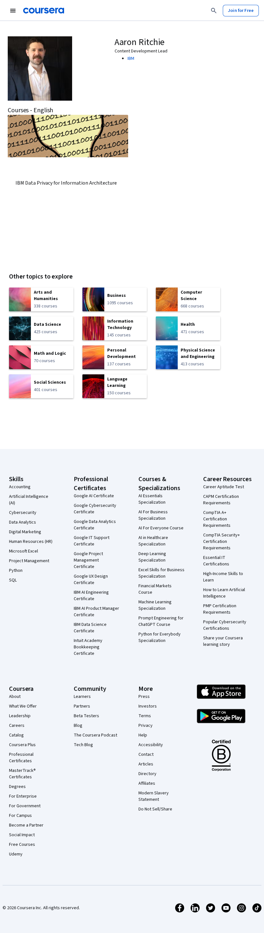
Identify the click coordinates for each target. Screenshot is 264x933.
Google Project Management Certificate (88, 560)
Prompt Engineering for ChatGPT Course (161, 621)
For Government (25, 806)
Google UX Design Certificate (91, 579)
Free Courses (22, 844)
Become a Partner (26, 825)
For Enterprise (23, 796)
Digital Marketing (25, 532)
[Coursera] (43, 10)
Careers (16, 725)
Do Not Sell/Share (155, 809)
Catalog (16, 735)
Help (142, 735)
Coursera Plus (22, 745)
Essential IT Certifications (216, 560)
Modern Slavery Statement (153, 796)
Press (144, 696)
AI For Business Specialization (153, 515)
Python (16, 570)
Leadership (20, 716)
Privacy (145, 725)
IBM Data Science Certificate (90, 627)
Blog (78, 725)
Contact (146, 754)
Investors (147, 706)
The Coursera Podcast (95, 735)
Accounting (20, 487)
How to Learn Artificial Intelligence (224, 593)
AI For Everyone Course (161, 528)
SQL (13, 580)
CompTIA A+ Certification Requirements (217, 519)
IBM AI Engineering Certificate (91, 595)
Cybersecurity (22, 512)
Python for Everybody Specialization (159, 637)
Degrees (17, 786)
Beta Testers (86, 716)
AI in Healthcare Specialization (153, 541)
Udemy (16, 854)
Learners (82, 696)
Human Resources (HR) (30, 541)
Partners (82, 706)
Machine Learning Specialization (155, 605)
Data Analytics (22, 522)
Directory (147, 774)
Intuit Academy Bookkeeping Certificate (88, 647)
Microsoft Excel (23, 551)
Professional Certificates (21, 757)
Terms (144, 716)
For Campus (20, 815)
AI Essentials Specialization (151, 499)
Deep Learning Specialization (152, 557)
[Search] (214, 10)
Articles (145, 764)
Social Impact (22, 835)
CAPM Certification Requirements (221, 499)
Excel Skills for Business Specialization (161, 573)
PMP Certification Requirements (219, 609)
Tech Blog (83, 745)
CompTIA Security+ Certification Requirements (221, 541)
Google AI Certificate (94, 496)
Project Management (29, 561)
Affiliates (146, 783)
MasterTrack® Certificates (22, 773)
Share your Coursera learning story (223, 641)
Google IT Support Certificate (91, 541)
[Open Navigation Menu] (13, 10)
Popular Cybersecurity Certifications (224, 625)
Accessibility (150, 745)
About (15, 696)
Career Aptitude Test (223, 487)
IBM (130, 58)
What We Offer (23, 706)
